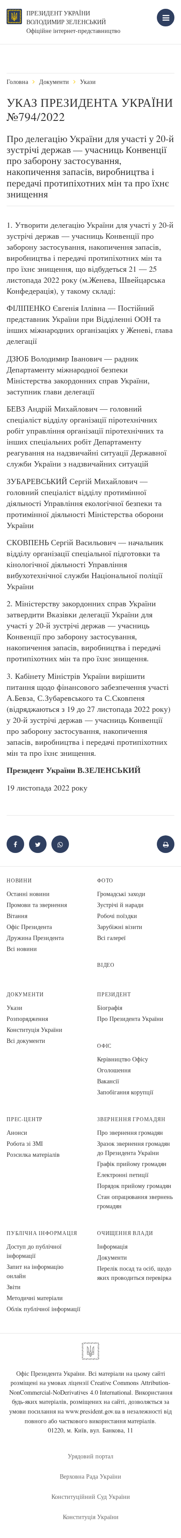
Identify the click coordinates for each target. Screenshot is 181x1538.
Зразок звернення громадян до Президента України (133, 1148)
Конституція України (34, 1029)
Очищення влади (125, 1233)
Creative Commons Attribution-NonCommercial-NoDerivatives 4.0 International (90, 1387)
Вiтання (17, 915)
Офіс (104, 1045)
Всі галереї (111, 937)
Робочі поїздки (117, 915)
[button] (38, 844)
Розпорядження (27, 1018)
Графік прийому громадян (132, 1163)
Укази (88, 81)
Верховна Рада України (90, 1476)
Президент (113, 994)
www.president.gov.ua (92, 1411)
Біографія (109, 1007)
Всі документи (26, 1040)
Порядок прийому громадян (134, 1185)
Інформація (112, 1246)
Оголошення (113, 1070)
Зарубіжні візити (119, 926)
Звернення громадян (131, 1119)
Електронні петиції (122, 1174)
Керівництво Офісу (122, 1059)
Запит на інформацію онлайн (35, 1271)
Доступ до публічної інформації (34, 1251)
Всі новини (22, 948)
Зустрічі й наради (120, 904)
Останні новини (28, 893)
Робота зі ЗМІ (25, 1143)
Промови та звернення (37, 904)
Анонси (17, 1132)
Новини (19, 880)
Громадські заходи (121, 893)
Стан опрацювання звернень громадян (135, 1201)
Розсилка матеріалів (33, 1154)
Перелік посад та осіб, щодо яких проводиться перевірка (134, 1273)
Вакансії (108, 1081)
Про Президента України (130, 1018)
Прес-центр (25, 1119)
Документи (54, 81)
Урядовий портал (90, 1456)
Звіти (14, 1287)
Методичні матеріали (35, 1298)
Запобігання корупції (125, 1092)
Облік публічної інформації (43, 1309)
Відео (106, 965)
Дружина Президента (35, 937)
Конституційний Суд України (90, 1496)
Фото (105, 880)
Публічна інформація (42, 1233)
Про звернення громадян (130, 1132)
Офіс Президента (29, 926)
